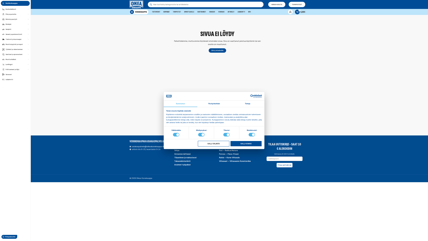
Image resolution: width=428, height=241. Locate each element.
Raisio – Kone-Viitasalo (229, 157)
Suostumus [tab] (180, 104)
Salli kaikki (246, 144)
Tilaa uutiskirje (284, 165)
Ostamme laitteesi (182, 154)
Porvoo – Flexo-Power (229, 154)
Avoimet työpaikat (182, 165)
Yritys (176, 150)
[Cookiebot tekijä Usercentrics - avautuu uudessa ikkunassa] (252, 96)
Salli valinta (213, 144)
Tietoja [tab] (247, 104)
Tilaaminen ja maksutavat (185, 157)
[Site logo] (136, 4)
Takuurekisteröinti (182, 161)
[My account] (290, 12)
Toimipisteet (297, 4)
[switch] (201, 134)
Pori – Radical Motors (228, 150)
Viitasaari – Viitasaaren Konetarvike (235, 161)
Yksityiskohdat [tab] (214, 104)
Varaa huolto (276, 4)
